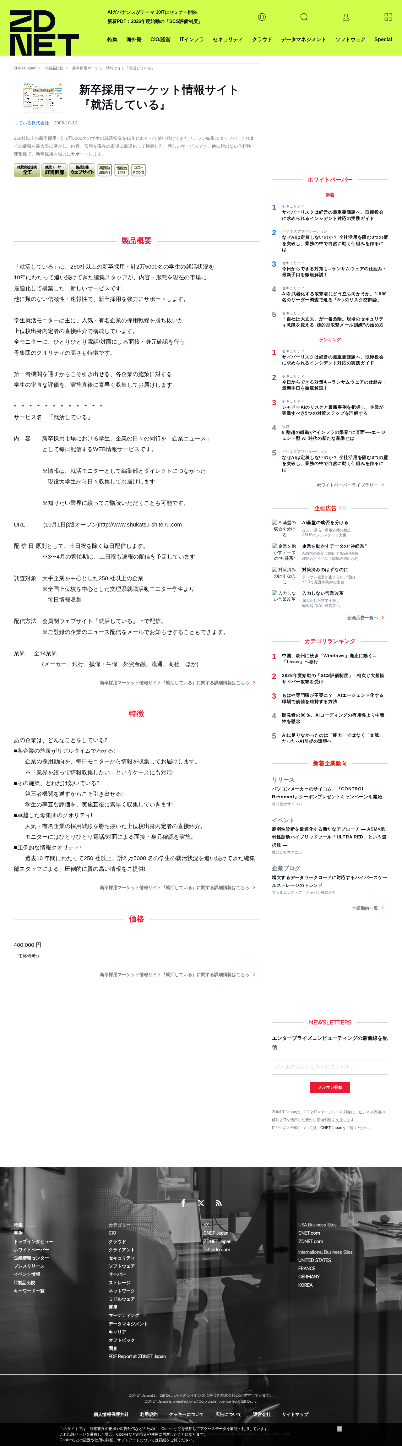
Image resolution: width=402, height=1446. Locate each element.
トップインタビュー (33, 1241)
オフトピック (122, 1340)
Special (383, 39)
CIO (112, 1233)
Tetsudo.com (217, 1249)
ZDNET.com (310, 1241)
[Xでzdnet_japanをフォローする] (201, 1203)
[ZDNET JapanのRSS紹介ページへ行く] (218, 1203)
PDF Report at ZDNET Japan (137, 1356)
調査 (113, 1348)
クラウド (262, 39)
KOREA (305, 1285)
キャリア (117, 1331)
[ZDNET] (55, 28)
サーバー (117, 1274)
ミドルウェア (122, 1298)
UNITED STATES (314, 1260)
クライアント (122, 1249)
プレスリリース (29, 1266)
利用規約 (149, 1414)
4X (206, 1224)
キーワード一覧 (29, 1290)
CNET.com (309, 1233)
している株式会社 (31, 122)
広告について (228, 1414)
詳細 (162, 1440)
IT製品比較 (54, 68)
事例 (18, 1233)
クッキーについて (186, 1414)
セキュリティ (228, 39)
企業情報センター (31, 1257)
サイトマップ (295, 1414)
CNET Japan (331, 1128)
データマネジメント (303, 39)
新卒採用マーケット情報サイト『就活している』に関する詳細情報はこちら (174, 682)
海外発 (134, 39)
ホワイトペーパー (31, 1249)
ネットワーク (122, 1290)
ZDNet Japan (25, 68)
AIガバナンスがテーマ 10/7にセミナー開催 (152, 12)
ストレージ (120, 1282)
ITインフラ (192, 39)
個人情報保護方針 (111, 1414)
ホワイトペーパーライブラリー (347, 485)
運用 (113, 1307)
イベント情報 (27, 1274)
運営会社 (262, 1414)
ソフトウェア (350, 39)
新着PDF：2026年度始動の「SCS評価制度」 (155, 21)
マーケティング (124, 1315)
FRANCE (306, 1268)
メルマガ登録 (330, 1087)
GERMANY (309, 1276)
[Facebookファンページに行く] (183, 1203)
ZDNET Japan (217, 1241)
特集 (112, 39)
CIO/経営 (160, 39)
